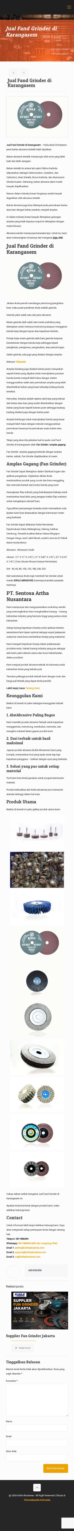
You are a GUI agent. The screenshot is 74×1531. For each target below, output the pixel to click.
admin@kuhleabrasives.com (29, 1247)
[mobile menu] (69, 7)
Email (8, 1436)
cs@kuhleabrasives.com (27, 1256)
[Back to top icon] (37, 1487)
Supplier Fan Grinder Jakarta (30, 1336)
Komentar (12, 1381)
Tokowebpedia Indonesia (37, 1500)
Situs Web (11, 1451)
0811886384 (22, 1238)
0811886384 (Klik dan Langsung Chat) (37, 1243)
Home (58, 40)
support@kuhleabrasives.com (30, 1252)
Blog (59, 44)
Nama (9, 1421)
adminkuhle (35, 1270)
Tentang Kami (33, 688)
